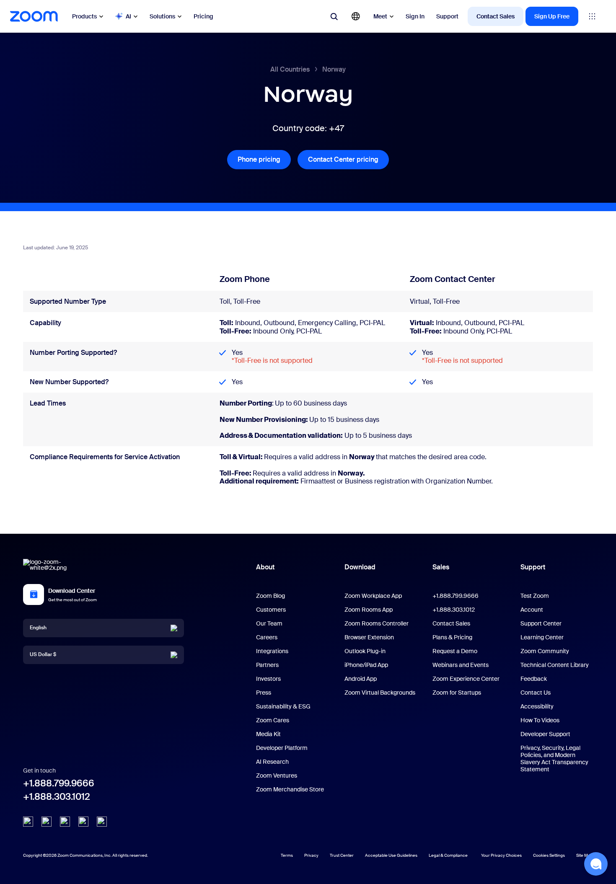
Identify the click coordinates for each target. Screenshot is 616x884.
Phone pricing (264, 159)
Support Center (541, 623)
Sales (440, 567)
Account (531, 609)
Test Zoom (534, 596)
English (38, 627)
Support (447, 16)
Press (263, 692)
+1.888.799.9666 (58, 783)
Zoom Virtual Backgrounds (379, 692)
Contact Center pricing (348, 159)
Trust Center (342, 855)
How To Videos (539, 720)
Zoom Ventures (276, 775)
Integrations (272, 651)
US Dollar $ (43, 654)
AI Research (272, 761)
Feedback (533, 678)
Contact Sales (495, 16)
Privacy (311, 855)
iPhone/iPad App (366, 665)
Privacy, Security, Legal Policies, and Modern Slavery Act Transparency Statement (554, 758)
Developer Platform (282, 748)
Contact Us (535, 692)
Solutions (162, 16)
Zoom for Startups (456, 692)
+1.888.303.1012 (56, 797)
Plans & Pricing (452, 637)
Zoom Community (544, 651)
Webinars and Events (460, 665)
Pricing (203, 16)
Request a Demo (454, 651)
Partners (267, 665)
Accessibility (537, 706)
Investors (268, 678)
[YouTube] (65, 822)
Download (359, 567)
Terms (287, 855)
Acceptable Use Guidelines (391, 855)
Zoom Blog (270, 596)
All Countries (290, 69)
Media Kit (268, 734)
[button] (596, 864)
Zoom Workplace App (373, 596)
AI (128, 16)
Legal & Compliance (448, 855)
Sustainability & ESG (283, 706)
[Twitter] (46, 822)
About (265, 567)
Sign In (415, 16)
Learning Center (542, 637)
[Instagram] (102, 822)
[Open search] (334, 16)
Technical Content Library (554, 665)
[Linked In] (28, 822)
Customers (271, 609)
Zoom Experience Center (466, 678)
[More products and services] (592, 16)
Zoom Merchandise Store (290, 789)
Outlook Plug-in (365, 651)
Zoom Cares (272, 720)
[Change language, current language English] (356, 16)
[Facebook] (83, 822)
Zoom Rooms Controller (376, 623)
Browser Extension (369, 637)
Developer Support (545, 734)
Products (84, 16)
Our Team (269, 623)
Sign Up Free (551, 16)
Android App (360, 678)
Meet (380, 16)
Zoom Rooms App (368, 609)
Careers (266, 637)
